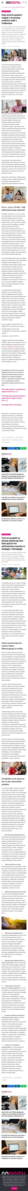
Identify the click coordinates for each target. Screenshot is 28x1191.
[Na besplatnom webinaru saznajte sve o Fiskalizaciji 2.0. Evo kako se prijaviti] (14, 509)
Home (3, 7)
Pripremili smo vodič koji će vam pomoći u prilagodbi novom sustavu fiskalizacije (13, 498)
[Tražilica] (25, 2)
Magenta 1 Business (13, 346)
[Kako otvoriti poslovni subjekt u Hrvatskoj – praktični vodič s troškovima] (14, 55)
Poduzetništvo (6, 11)
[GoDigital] (13, 3)
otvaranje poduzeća (17, 439)
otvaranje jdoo (19, 437)
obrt (3, 437)
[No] (26, 1182)
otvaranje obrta (6, 439)
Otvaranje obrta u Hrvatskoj (11, 405)
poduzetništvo (6, 442)
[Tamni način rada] (23, 2)
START (8, 298)
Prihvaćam (14, 1188)
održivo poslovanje (7, 1077)
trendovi (4, 1080)
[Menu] (3, 2)
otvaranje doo (10, 437)
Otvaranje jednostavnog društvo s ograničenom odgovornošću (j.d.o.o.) (14, 398)
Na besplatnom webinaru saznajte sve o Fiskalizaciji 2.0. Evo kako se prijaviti (13, 520)
